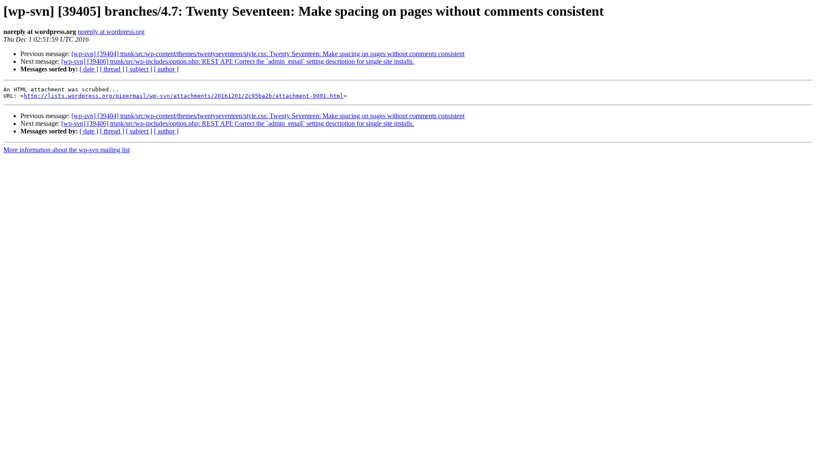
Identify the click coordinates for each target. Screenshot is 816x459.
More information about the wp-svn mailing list (66, 149)
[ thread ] (112, 69)
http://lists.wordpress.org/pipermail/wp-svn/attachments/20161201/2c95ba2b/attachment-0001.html (183, 96)
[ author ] (166, 69)
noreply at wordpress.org (111, 31)
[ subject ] (139, 69)
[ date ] (88, 69)
